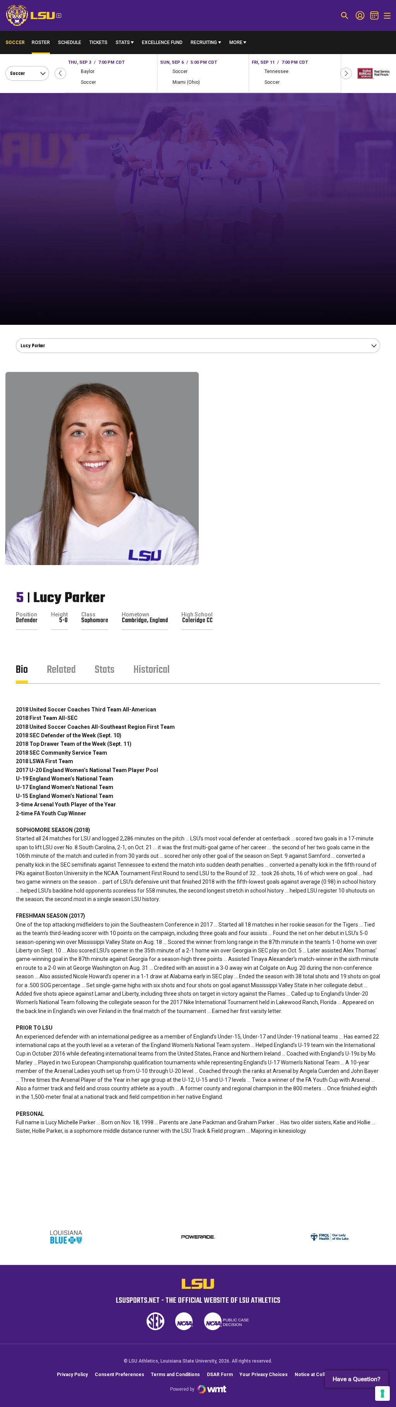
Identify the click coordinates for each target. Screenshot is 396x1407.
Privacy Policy (72, 1374)
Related (61, 670)
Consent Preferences (119, 1374)
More (235, 42)
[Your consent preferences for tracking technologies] (382, 1393)
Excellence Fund (162, 44)
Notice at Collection (317, 1374)
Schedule (69, 42)
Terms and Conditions (175, 1374)
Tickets (98, 42)
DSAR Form (220, 1374)
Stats (123, 42)
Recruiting (204, 42)
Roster (41, 42)
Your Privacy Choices (263, 1374)
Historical (151, 670)
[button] (60, 73)
